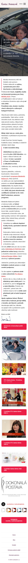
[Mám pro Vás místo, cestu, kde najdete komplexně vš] (19, 510)
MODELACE (5, 96)
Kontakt (14, 545)
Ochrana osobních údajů (14, 550)
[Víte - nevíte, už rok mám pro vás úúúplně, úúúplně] (3, 510)
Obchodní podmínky (14, 555)
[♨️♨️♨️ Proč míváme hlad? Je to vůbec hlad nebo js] (9, 510)
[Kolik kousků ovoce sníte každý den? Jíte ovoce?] (24, 510)
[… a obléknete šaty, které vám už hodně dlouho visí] (14, 510)
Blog (14, 540)
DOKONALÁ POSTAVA (13, 249)
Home (14, 534)
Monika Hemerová (9, 3)
